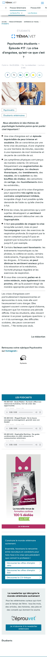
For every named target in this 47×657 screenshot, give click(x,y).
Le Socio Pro (15, 13)
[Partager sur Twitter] (14, 75)
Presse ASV (36, 8)
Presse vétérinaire (15, 22)
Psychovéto (9, 110)
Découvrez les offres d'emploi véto (21, 564)
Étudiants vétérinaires (14, 115)
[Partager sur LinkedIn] (20, 75)
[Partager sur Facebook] (7, 75)
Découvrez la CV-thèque (19, 577)
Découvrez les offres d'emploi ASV (21, 571)
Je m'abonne (23, 526)
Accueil (4, 22)
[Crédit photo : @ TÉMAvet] (23, 360)
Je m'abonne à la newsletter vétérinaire (23, 627)
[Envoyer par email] (33, 75)
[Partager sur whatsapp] (27, 75)
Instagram (11, 350)
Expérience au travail (31, 22)
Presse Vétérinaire (18, 8)
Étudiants (5, 24)
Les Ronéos (32, 13)
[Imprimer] (39, 75)
